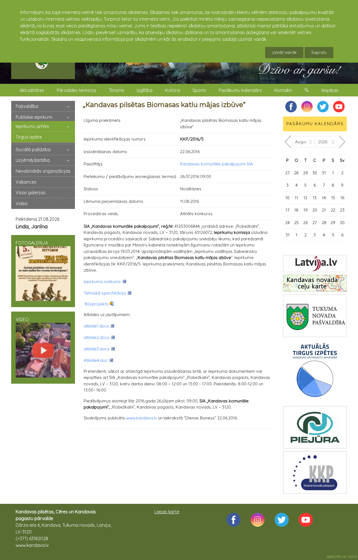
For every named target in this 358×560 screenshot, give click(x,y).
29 (305, 172)
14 (324, 197)
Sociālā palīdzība (33, 149)
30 (314, 172)
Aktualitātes (32, 90)
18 (296, 210)
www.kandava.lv (141, 418)
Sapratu (319, 52)
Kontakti (283, 90)
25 (296, 222)
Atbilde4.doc (96, 360)
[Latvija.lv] (315, 263)
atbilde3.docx (96, 349)
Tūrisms (116, 90)
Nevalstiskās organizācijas (43, 171)
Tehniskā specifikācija (105, 293)
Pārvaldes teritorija (76, 90)
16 (342, 197)
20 (314, 210)
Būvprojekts (97, 304)
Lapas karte (166, 511)
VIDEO (22, 319)
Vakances (26, 182)
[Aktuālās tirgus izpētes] (315, 371)
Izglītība (144, 90)
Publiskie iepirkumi (34, 117)
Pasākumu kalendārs (240, 90)
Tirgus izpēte (29, 137)
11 (296, 197)
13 (315, 197)
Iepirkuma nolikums (102, 281)
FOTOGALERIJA (32, 243)
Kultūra (172, 90)
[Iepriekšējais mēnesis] (288, 142)
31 (324, 172)
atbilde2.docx (96, 337)
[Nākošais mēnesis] (342, 142)
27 (287, 172)
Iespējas (329, 90)
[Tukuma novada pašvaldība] (315, 316)
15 (333, 197)
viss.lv (352, 556)
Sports (199, 90)
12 (305, 197)
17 (287, 210)
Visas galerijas (31, 192)
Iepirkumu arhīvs (32, 126)
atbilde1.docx (96, 326)
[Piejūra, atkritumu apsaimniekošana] (315, 427)
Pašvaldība (27, 106)
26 (305, 222)
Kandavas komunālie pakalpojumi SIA (216, 164)
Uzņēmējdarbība (33, 160)
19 (305, 210)
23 (342, 210)
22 (333, 210)
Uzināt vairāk (284, 52)
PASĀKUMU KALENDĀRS (315, 123)
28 (296, 172)
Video (22, 203)
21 (324, 210)
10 (287, 197)
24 (287, 222)
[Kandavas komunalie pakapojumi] (315, 472)
